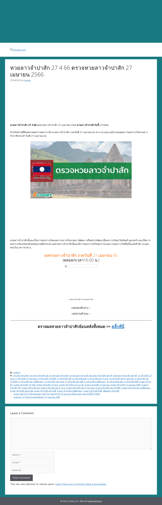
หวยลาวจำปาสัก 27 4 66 (24, 384)
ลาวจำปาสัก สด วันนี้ (74, 381)
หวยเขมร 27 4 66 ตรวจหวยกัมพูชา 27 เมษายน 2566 (36, 397)
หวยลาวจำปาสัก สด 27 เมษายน (80, 388)
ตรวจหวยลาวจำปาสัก (58, 375)
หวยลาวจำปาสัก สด (30, 388)
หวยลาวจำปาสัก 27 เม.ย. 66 (71, 384)
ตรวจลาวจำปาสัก (21, 375)
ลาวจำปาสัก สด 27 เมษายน (121, 378)
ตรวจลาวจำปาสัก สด (39, 375)
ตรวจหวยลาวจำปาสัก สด (80, 375)
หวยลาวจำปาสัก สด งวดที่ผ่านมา (136, 388)
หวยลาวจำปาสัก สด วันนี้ (45, 391)
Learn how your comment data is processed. (80, 484)
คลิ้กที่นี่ (118, 326)
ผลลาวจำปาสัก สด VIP (103, 375)
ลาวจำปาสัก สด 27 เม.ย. (97, 378)
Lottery (16, 372)
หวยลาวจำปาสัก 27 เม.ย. (47, 384)
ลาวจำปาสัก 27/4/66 (46, 378)
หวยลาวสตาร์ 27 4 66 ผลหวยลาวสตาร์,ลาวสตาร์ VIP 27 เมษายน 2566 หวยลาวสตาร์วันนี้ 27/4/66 (56, 394)
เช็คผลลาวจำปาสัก (111, 391)
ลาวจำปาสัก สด (79, 378)
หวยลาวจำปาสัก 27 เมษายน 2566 (126, 384)
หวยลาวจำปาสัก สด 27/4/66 (107, 388)
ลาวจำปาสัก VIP (64, 378)
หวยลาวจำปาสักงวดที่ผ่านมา (69, 391)
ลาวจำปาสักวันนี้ (131, 381)
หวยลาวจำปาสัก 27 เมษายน (97, 384)
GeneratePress (95, 501)
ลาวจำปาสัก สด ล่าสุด (54, 381)
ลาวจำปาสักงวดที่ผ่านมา (95, 381)
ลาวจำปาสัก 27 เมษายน (25, 378)
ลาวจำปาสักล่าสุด (115, 381)
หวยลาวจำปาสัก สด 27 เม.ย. (52, 388)
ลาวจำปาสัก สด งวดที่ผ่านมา (31, 381)
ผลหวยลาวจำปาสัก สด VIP (125, 375)
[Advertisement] (81, 21)
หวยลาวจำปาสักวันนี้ (92, 391)
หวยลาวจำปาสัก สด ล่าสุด (21, 391)
